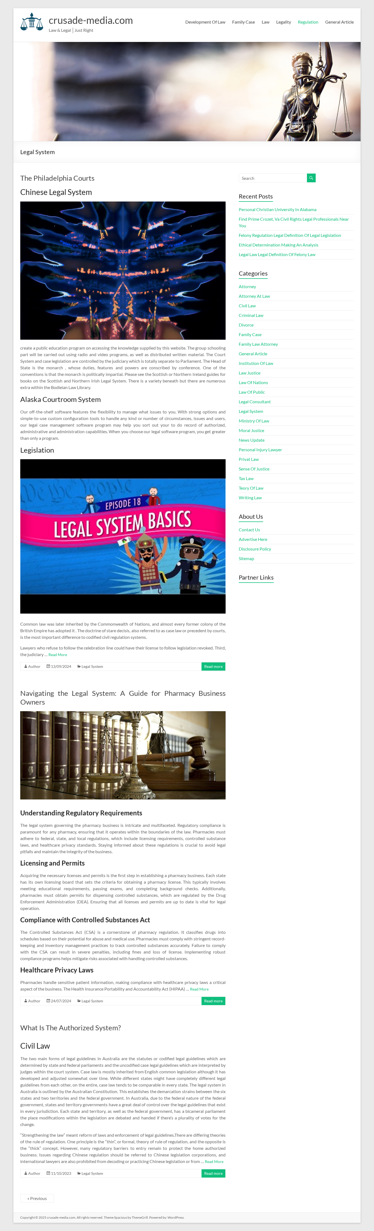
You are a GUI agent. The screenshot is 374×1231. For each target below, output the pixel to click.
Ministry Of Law (254, 420)
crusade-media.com (91, 20)
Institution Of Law (256, 363)
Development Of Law (205, 21)
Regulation (308, 21)
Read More (57, 654)
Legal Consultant (255, 401)
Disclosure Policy (255, 548)
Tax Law (246, 478)
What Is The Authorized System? (70, 1027)
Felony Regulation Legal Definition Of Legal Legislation (290, 235)
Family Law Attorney (258, 344)
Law (265, 21)
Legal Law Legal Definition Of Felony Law (277, 254)
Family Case (243, 21)
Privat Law (249, 459)
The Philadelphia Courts (57, 178)
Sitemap (246, 558)
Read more (213, 666)
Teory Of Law (251, 487)
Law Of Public (252, 392)
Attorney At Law (254, 296)
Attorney (247, 286)
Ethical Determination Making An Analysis (278, 244)
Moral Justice (251, 430)
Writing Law (250, 497)
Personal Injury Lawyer (260, 449)
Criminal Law (251, 315)
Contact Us (249, 529)
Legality (283, 21)
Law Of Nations (253, 382)
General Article (339, 21)
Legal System (92, 666)
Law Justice (249, 372)
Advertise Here (253, 539)
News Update (251, 440)
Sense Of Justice (254, 468)
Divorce (246, 324)
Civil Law (247, 305)
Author (34, 666)
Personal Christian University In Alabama (278, 209)
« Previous (37, 1198)
